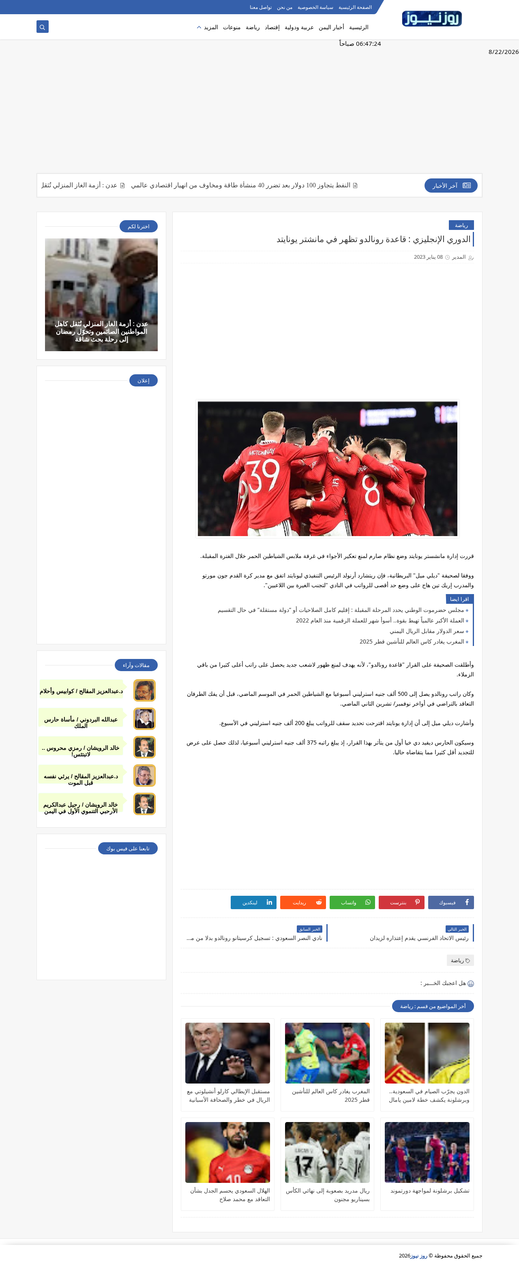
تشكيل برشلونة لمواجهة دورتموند (430, 1190)
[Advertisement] (259, 110)
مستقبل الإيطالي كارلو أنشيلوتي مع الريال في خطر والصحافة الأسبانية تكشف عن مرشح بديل (228, 1095)
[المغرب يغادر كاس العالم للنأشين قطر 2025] (327, 1053)
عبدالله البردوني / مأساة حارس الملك (81, 721)
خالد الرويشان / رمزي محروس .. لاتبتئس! (81, 750)
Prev (43, 728)
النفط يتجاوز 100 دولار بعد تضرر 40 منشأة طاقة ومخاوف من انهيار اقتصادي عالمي (264, 185)
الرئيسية (359, 27)
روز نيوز (418, 1255)
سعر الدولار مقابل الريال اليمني (427, 631)
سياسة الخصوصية (315, 7)
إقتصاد (272, 27)
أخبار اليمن (331, 27)
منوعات (232, 27)
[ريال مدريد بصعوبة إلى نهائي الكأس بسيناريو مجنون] (327, 1152)
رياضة (253, 27)
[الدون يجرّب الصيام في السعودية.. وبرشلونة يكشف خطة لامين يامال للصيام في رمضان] (427, 1053)
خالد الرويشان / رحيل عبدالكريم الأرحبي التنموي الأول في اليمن (80, 806)
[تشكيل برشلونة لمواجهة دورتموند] (427, 1152)
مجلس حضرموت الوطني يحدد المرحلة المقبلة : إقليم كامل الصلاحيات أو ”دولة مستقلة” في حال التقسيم (341, 610)
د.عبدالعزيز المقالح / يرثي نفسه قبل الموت (81, 778)
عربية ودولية (299, 27)
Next (476, 728)
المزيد (211, 27)
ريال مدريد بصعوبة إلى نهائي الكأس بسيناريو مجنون (328, 1195)
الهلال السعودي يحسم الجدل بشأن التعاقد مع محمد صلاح (230, 1195)
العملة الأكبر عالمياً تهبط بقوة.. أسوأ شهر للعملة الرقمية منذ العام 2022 (380, 620)
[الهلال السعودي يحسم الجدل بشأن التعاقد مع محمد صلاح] (227, 1152)
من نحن (284, 7)
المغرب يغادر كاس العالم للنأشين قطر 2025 (412, 641)
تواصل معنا (261, 7)
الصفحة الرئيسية (355, 7)
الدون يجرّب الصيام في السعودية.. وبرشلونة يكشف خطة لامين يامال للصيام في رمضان (429, 1095)
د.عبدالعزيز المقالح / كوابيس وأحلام (81, 691)
